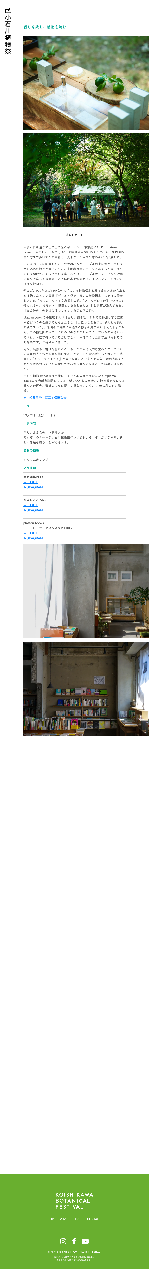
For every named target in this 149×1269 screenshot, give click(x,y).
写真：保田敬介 (56, 398)
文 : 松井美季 (32, 398)
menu (139, 14)
